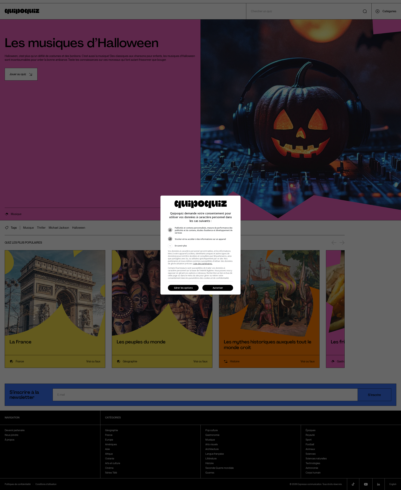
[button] (200, 246)
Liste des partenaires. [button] (202, 263)
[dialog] (200, 245)
